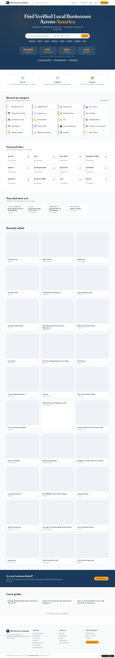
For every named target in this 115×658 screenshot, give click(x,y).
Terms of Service (64, 643)
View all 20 (103, 100)
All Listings (35, 640)
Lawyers (62, 41)
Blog (90, 2)
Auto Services (36, 645)
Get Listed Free (90, 633)
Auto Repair (54, 41)
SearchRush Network (33, 655)
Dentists (47, 41)
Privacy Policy (63, 640)
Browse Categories (38, 633)
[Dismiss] (113, 656)
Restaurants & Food (38, 643)
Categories (84, 2)
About (96, 2)
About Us (61, 633)
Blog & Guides (63, 635)
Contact (61, 638)
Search (85, 36)
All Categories (36, 635)
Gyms (84, 41)
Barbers (40, 41)
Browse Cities (36, 638)
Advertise (88, 638)
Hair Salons (77, 41)
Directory (74, 2)
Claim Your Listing (90, 635)
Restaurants (32, 41)
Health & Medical (37, 647)
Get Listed (104, 2)
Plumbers (69, 41)
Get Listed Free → (101, 578)
